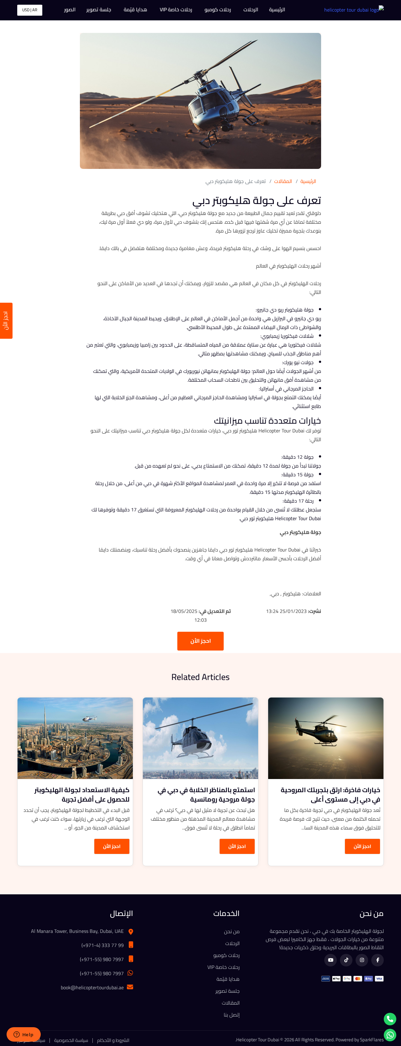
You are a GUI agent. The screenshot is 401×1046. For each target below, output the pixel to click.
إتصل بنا (232, 1015)
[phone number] (390, 1019)
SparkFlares (372, 1039)
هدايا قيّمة (135, 9)
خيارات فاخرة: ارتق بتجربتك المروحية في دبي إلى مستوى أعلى (330, 794)
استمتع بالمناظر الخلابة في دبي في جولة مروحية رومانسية (206, 794)
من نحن (232, 931)
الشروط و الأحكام (113, 1040)
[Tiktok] (346, 960)
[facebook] (377, 960)
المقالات (283, 181)
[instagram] (362, 960)
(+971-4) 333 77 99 (102, 945)
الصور (70, 9)
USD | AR (29, 9)
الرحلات (250, 9)
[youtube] (330, 960)
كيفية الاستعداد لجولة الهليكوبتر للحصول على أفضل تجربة (82, 794)
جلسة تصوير (98, 9)
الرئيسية (277, 9)
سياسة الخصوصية (71, 1040)
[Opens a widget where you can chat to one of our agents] (23, 1035)
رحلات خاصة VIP (176, 9)
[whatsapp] (390, 1035)
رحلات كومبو (218, 9)
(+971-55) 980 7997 (102, 959)
